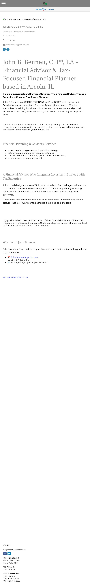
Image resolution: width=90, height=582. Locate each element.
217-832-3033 (14, 581)
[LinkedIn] (4, 49)
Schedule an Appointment (25, 257)
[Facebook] (7, 49)
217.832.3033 (14, 560)
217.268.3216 (14, 558)
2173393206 (10, 40)
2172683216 (11, 36)
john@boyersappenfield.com (17, 45)
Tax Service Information (15, 277)
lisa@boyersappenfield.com (14, 550)
